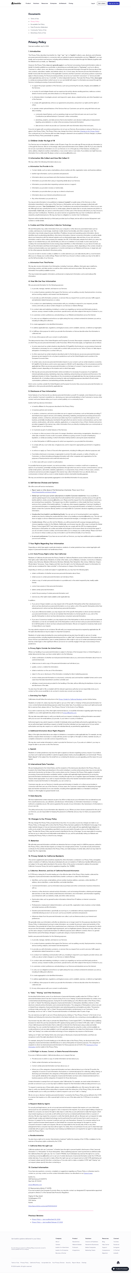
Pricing (71, 3)
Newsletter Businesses (92, 1244)
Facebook (116, 1244)
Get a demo (101, 3)
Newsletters (75, 1241)
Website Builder (77, 1244)
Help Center (105, 1244)
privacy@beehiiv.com (69, 713)
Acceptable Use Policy (38, 24)
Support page (88, 1173)
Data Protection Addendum (39, 27)
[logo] (16, 3)
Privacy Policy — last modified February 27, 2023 (47, 1222)
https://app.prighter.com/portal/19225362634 (42, 1206)
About (57, 1241)
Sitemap (84, 1262)
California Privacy (35, 1262)
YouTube (116, 1241)
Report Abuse (76, 1262)
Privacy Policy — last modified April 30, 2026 (46, 1219)
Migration (105, 1253)
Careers (58, 1244)
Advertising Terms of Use (38, 33)
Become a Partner (61, 1253)
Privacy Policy (35, 21)
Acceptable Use (46, 1262)
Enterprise (53, 3)
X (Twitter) (117, 1250)
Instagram (116, 1247)
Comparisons (106, 1250)
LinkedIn (116, 1253)
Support (104, 1247)
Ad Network (62, 3)
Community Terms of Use (38, 30)
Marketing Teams (90, 1250)
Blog (103, 1241)
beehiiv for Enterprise (62, 1250)
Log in (93, 3)
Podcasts (75, 1247)
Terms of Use (35, 18)
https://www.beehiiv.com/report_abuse (44, 492)
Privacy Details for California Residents (71, 699)
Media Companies (90, 1247)
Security (68, 1262)
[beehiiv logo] (118, 1262)
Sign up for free (113, 3)
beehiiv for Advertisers (62, 1247)
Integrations (76, 1250)
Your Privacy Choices (58, 1262)
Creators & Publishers (91, 1241)
